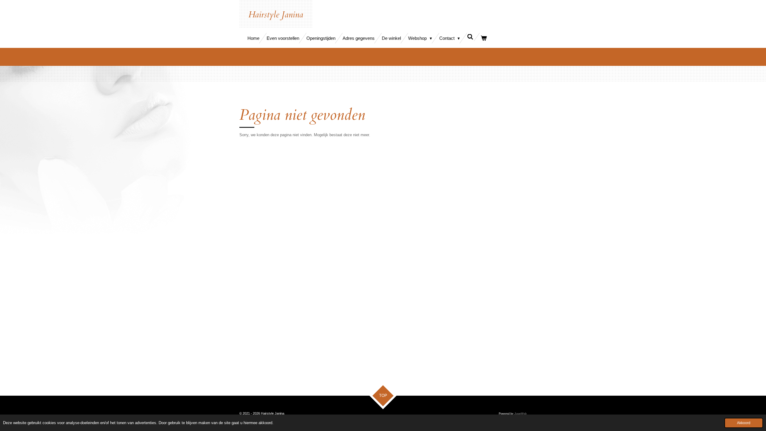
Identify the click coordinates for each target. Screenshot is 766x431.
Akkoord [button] (743, 423)
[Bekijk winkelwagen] (483, 38)
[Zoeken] (470, 37)
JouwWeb (520, 413)
